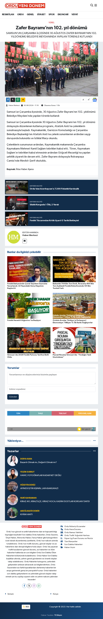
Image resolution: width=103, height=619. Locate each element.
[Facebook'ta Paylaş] (8, 100)
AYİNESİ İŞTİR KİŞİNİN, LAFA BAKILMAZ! (39, 488)
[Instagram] (34, 586)
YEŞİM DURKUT (27, 472)
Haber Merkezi (14, 105)
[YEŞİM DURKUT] (12, 474)
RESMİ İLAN (8, 14)
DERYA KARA (26, 459)
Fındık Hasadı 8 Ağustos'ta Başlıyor (24, 320)
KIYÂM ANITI (26, 514)
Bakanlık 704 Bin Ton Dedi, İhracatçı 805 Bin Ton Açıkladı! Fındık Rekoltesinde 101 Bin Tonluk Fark (73, 286)
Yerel (51, 22)
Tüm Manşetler (71, 541)
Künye (55, 594)
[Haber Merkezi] (13, 237)
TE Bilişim (58, 615)
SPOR (51, 14)
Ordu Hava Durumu (72, 529)
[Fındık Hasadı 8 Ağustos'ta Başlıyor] (28, 306)
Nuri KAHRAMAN (28, 498)
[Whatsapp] (39, 586)
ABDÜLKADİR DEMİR (29, 511)
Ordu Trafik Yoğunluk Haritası (77, 535)
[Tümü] (94, 441)
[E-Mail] (24, 241)
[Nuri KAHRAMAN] (12, 500)
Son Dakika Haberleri (73, 544)
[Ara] (91, 5)
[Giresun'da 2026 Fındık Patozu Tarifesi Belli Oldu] (28, 340)
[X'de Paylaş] (12, 100)
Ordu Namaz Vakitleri (73, 532)
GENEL (30, 14)
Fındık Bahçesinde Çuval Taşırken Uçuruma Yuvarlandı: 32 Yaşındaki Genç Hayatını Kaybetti (27, 286)
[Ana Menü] (95, 5)
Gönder (13, 397)
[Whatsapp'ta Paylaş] (18, 100)
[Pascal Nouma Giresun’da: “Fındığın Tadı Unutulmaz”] (74, 340)
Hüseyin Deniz (27, 485)
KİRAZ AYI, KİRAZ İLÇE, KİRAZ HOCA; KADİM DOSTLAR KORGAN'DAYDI (55, 501)
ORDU (20, 14)
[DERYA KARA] (12, 460)
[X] (29, 586)
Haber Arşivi (69, 547)
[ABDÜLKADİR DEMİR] (12, 513)
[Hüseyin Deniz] (12, 487)
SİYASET (41, 14)
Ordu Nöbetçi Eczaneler (74, 526)
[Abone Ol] (94, 100)
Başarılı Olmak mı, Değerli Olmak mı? (38, 462)
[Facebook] (24, 586)
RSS (27, 607)
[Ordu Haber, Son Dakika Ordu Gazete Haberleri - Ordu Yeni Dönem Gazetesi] (25, 6)
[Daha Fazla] (23, 100)
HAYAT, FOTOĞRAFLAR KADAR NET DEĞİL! (40, 475)
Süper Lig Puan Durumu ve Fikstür (78, 538)
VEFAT (74, 14)
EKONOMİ (63, 14)
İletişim (11, 594)
